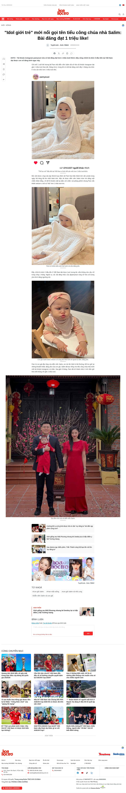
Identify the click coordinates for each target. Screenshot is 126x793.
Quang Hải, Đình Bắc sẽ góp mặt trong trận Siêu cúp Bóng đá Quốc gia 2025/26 (15, 675)
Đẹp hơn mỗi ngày (48, 19)
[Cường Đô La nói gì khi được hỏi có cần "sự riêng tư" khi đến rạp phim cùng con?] (38, 528)
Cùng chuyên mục (12, 651)
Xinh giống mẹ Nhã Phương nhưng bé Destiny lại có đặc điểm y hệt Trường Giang (69, 538)
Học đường (35, 19)
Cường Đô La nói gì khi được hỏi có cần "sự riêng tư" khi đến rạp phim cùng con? (70, 527)
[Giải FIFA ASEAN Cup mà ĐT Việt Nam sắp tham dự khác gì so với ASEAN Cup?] (48, 715)
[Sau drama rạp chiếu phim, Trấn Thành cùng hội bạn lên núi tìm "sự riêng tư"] (38, 549)
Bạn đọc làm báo (12, 788)
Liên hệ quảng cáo (34, 768)
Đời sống (10, 19)
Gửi (88, 633)
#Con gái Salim (38, 591)
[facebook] (120, 5)
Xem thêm (123, 18)
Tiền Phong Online (50, 5)
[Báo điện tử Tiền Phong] (104, 754)
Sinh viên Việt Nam (82, 5)
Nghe (4, 59)
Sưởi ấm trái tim (75, 760)
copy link (63, 53)
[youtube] (123, 5)
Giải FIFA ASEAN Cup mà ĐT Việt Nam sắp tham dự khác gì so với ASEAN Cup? (47, 728)
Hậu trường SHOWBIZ (63, 19)
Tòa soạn (4, 768)
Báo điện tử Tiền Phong (63, 12)
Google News (123, 25)
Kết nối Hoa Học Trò (63, 763)
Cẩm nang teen (102, 760)
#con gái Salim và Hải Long (72, 591)
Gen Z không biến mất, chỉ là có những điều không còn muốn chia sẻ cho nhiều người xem (80, 675)
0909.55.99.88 (34, 770)
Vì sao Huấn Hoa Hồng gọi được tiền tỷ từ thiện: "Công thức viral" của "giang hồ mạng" (15, 702)
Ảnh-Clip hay (87, 19)
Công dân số (33, 763)
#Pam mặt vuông (52, 591)
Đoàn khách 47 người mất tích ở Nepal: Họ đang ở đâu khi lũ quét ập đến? (80, 702)
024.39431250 (8, 774)
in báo (67, 53)
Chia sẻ (4, 64)
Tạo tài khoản (47, 623)
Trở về (4, 79)
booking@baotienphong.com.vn (39, 773)
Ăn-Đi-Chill (76, 19)
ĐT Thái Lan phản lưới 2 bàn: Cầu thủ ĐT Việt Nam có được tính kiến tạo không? (15, 728)
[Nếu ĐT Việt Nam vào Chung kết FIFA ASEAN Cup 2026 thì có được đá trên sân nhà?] (48, 689)
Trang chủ (2, 18)
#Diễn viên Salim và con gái (42, 596)
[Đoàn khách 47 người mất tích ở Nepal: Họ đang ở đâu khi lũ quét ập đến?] (81, 689)
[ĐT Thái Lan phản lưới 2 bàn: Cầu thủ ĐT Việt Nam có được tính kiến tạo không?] (16, 715)
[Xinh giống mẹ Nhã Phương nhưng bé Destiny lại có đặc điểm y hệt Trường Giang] (38, 538)
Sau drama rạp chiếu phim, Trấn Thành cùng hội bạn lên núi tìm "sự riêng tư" (69, 548)
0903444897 (58, 770)
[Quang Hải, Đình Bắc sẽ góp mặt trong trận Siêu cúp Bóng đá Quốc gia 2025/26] (16, 663)
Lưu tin (4, 69)
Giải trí (27, 19)
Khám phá (19, 19)
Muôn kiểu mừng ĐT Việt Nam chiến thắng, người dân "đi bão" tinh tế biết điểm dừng (80, 728)
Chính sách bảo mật (112, 768)
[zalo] (92, 773)
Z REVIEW (97, 19)
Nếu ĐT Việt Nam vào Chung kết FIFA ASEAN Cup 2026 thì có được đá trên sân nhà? (48, 702)
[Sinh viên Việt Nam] (119, 754)
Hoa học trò (7, 752)
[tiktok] (88, 773)
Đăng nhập (35, 623)
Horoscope (114, 19)
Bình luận (4, 74)
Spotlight (106, 19)
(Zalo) (40, 770)
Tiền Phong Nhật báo (66, 5)
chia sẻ (54, 53)
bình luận (71, 53)
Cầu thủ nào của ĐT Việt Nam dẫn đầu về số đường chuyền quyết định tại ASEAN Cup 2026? (48, 675)
